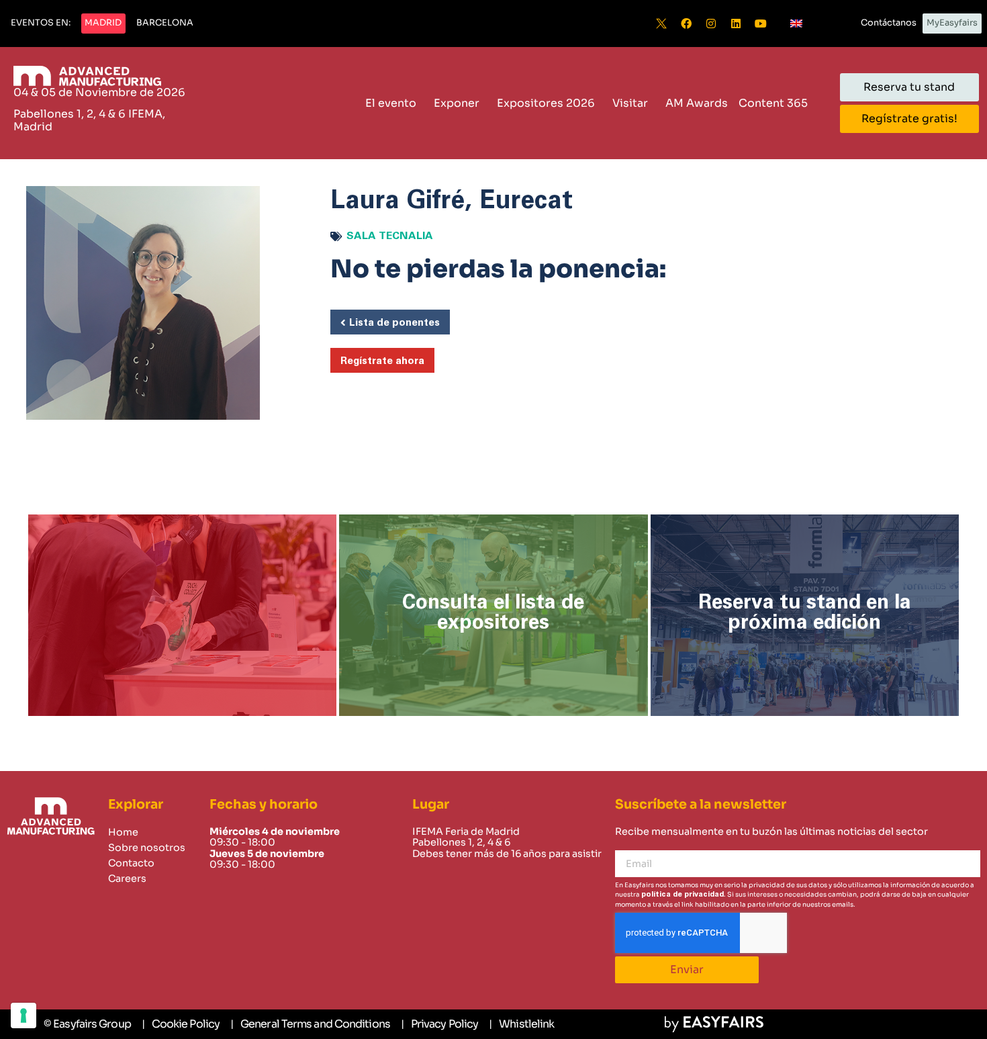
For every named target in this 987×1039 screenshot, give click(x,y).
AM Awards (696, 103)
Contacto (131, 863)
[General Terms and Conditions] (310, 1024)
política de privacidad (682, 894)
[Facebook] (686, 23)
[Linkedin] (736, 23)
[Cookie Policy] (180, 1024)
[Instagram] (711, 23)
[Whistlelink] (521, 1024)
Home (123, 832)
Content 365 (773, 103)
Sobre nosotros (146, 848)
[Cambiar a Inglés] (796, 23)
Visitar (630, 103)
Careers (127, 878)
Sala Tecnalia (389, 235)
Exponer (456, 103)
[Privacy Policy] (439, 1024)
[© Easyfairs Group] (87, 1024)
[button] (41, 23)
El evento (390, 103)
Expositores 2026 (546, 103)
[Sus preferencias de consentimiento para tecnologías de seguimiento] (23, 1015)
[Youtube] (760, 23)
